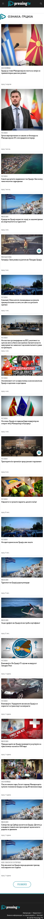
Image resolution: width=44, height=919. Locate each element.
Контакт (40, 915)
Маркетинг (37, 913)
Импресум (27, 913)
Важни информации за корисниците (21, 915)
